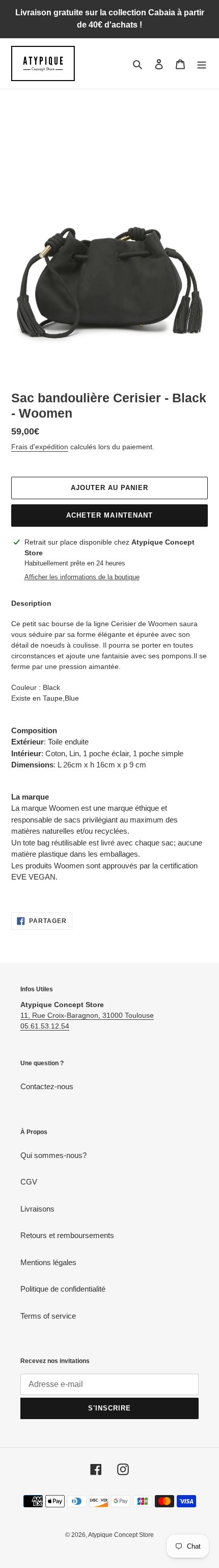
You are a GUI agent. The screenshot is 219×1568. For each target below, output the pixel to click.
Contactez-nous (46, 1086)
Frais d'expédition (39, 447)
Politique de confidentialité (62, 1288)
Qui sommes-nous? (53, 1155)
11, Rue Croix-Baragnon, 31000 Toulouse (87, 1015)
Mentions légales (48, 1262)
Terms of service (48, 1316)
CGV (28, 1181)
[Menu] (201, 63)
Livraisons (37, 1208)
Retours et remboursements (67, 1235)
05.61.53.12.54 (44, 1026)
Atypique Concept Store (121, 1534)
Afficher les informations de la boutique (82, 577)
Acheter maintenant (109, 515)
